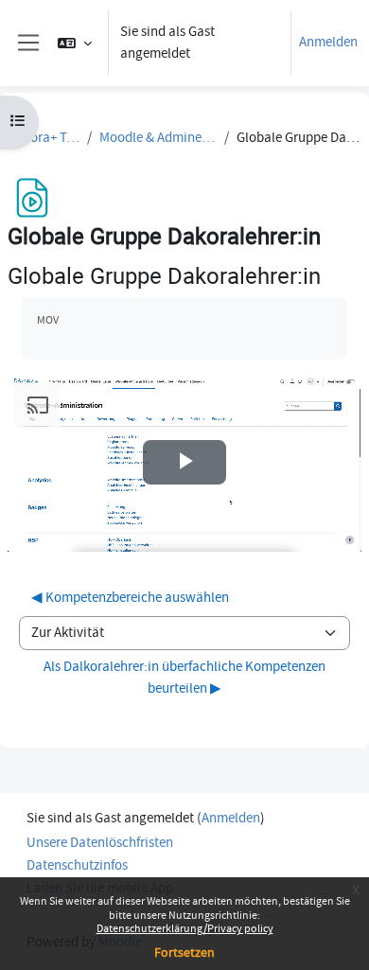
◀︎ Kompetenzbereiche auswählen (130, 598)
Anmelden (328, 42)
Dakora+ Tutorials (43, 138)
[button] (74, 43)
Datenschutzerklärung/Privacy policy (185, 929)
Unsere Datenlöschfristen (99, 843)
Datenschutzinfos (77, 865)
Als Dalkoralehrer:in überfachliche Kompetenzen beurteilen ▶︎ (184, 677)
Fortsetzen (184, 952)
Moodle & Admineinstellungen (158, 138)
